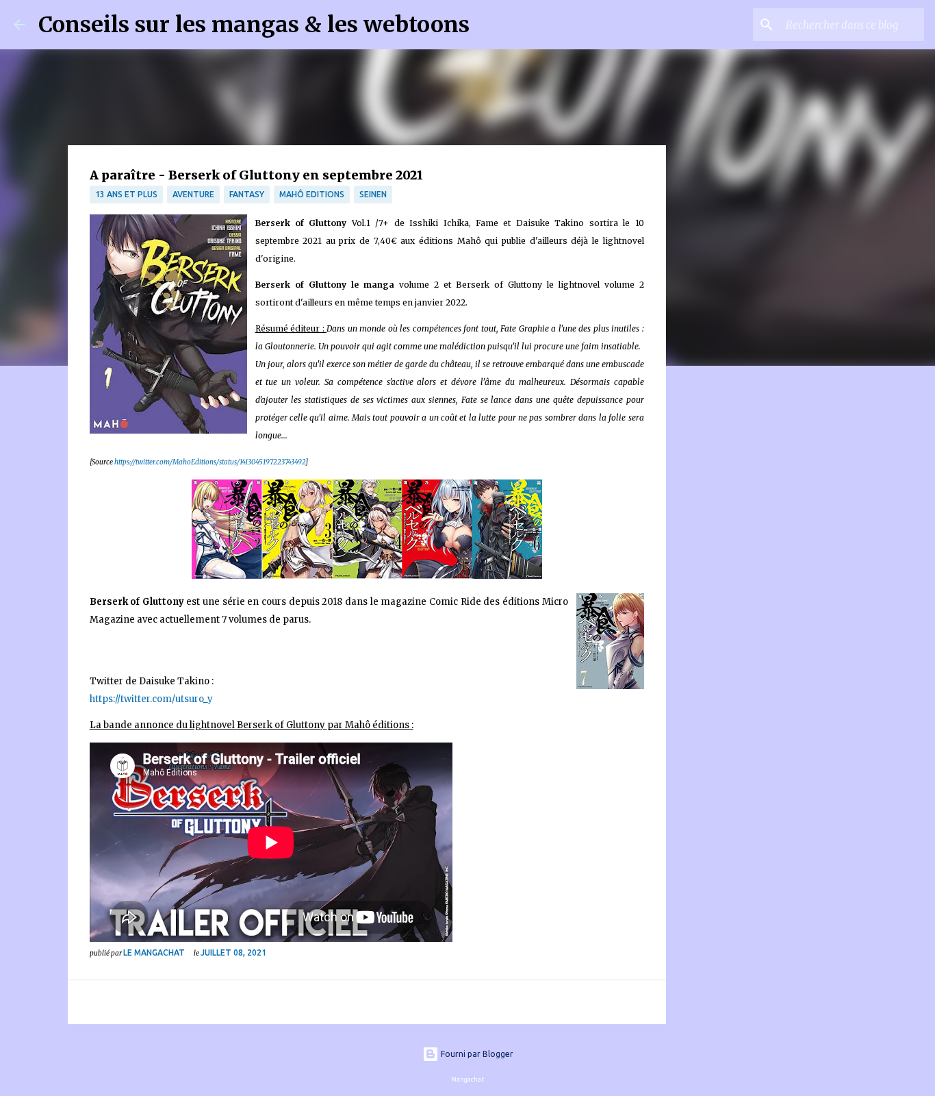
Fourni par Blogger (476, 1053)
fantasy (246, 194)
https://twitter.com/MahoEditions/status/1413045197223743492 (209, 462)
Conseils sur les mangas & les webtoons (254, 24)
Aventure (193, 194)
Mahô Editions (311, 194)
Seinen (373, 194)
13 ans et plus (126, 194)
